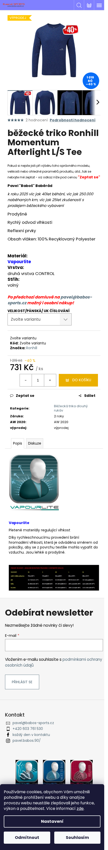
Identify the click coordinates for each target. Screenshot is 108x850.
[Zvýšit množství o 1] (50, 380)
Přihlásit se (22, 681)
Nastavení (52, 821)
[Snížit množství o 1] (26, 380)
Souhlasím (77, 837)
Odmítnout (27, 837)
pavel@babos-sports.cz (33, 722)
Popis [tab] (17, 443)
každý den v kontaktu (31, 734)
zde (80, 808)
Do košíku (81, 379)
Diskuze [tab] (34, 443)
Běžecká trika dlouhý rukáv (71, 408)
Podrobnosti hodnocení (72, 120)
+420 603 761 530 (28, 728)
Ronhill (31, 347)
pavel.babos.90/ (27, 740)
